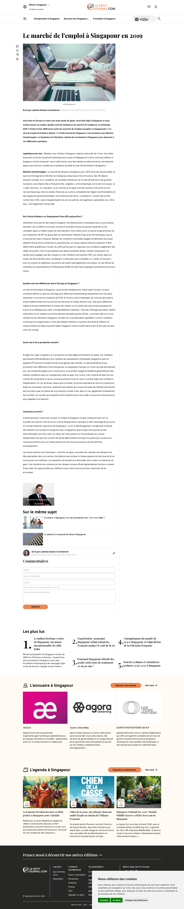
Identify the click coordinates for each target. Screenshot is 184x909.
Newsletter (58, 878)
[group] (153, 18)
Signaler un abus (76, 894)
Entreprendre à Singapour (47, 18)
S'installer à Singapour (104, 18)
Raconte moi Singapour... (76, 18)
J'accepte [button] (104, 900)
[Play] (152, 18)
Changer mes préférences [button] (136, 900)
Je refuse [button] (117, 900)
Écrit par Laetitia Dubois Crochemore (41, 110)
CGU (70, 890)
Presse (71, 886)
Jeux (90, 890)
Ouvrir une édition (77, 874)
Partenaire (73, 878)
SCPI (90, 875)
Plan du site (76, 904)
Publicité (72, 882)
